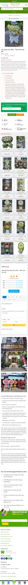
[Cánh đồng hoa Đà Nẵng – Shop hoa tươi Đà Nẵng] (5, 5)
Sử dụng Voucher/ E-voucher (7, 536)
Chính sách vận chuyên (5, 538)
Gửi (14, 325)
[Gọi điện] (14, 582)
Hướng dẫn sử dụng (5, 543)
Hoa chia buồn (17, 15)
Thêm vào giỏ (12, 114)
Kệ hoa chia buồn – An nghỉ (7, 172)
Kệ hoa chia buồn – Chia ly (7, 151)
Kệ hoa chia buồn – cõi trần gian (21, 152)
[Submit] (25, 8)
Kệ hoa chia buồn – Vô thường (21, 258)
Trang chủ (10, 15)
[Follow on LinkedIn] (11, 558)
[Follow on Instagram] (4, 558)
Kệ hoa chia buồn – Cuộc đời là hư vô (7, 237)
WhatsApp (3, 584)
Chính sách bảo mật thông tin (7, 545)
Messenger (19, 584)
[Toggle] (2, 475)
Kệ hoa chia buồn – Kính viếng (7, 194)
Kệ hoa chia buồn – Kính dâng (21, 237)
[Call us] (9, 558)
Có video (8, 299)
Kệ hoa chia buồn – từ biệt (7, 214)
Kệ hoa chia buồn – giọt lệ (7, 257)
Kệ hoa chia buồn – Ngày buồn (21, 194)
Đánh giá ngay (14, 291)
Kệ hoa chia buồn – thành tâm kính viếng (21, 173)
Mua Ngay (20, 114)
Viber (25, 584)
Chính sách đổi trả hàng (6, 541)
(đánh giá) (7, 55)
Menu (15, 11)
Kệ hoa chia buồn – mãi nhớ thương (21, 215)
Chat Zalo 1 (8, 584)
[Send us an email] (6, 558)
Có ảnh (14, 299)
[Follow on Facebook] (2, 558)
